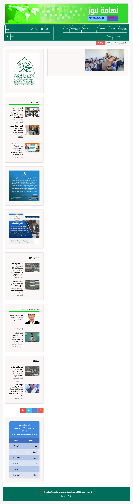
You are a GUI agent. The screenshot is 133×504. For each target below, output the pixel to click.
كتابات (66, 29)
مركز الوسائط (120, 36)
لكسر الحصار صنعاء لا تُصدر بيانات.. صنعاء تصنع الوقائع (16, 317)
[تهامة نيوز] (66, 14)
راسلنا (109, 36)
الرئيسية (121, 29)
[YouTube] (42, 28)
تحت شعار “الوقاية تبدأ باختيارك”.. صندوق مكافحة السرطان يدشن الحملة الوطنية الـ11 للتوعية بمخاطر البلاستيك (16, 150)
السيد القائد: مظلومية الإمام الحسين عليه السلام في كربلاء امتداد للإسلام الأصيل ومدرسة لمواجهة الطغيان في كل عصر (16, 339)
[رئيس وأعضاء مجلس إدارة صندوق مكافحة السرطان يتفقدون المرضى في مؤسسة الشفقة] (32, 130)
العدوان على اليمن (88, 29)
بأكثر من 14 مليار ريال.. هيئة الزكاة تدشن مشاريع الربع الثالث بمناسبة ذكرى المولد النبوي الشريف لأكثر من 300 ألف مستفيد (16, 115)
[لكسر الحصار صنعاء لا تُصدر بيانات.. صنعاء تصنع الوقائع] (32, 319)
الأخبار (113, 29)
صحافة (102, 29)
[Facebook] (7, 36)
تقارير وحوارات (75, 29)
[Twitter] (47, 28)
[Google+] (13, 36)
